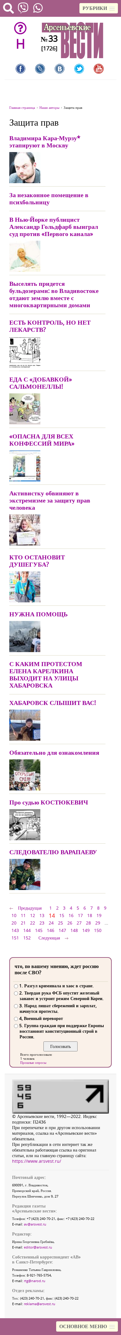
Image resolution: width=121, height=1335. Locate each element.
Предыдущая (30, 908)
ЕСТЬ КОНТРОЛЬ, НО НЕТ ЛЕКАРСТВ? (50, 326)
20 (13, 923)
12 (32, 915)
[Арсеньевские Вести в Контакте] (60, 69)
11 (23, 915)
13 (41, 915)
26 (69, 923)
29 (97, 923)
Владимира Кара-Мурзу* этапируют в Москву (44, 141)
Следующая (49, 938)
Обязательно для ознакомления (54, 752)
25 (60, 923)
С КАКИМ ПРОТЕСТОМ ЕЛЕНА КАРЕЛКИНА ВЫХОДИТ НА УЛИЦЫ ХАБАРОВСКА (45, 674)
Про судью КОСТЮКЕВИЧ (48, 802)
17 (80, 915)
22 (32, 923)
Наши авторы (49, 107)
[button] (98, 8)
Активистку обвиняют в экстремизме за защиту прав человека (49, 500)
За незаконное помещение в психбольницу (48, 198)
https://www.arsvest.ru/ (36, 1161)
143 (15, 930)
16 (71, 915)
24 (51, 923)
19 (98, 915)
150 (97, 930)
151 (15, 938)
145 (39, 930)
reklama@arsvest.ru (39, 1303)
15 (61, 915)
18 (89, 915)
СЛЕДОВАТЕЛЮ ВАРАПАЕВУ (53, 852)
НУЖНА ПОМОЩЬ (38, 614)
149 (86, 930)
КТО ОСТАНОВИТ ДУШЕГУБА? (37, 560)
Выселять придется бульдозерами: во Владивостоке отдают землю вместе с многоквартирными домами (54, 294)
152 (27, 938)
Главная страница (22, 107)
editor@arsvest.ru (38, 1247)
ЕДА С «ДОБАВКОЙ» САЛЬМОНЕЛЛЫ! (40, 383)
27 (79, 923)
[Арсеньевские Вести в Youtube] (99, 69)
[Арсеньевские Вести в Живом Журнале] (40, 69)
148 (74, 930)
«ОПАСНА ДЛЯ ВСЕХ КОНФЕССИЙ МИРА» (41, 439)
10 (13, 915)
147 (62, 930)
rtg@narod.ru (34, 1280)
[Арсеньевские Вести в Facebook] (20, 69)
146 (50, 930)
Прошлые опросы (33, 1062)
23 (41, 923)
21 (23, 923)
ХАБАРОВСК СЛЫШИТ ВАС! (52, 702)
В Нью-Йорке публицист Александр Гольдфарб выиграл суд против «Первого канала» (53, 226)
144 (27, 930)
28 (88, 923)
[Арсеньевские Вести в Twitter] (79, 69)
